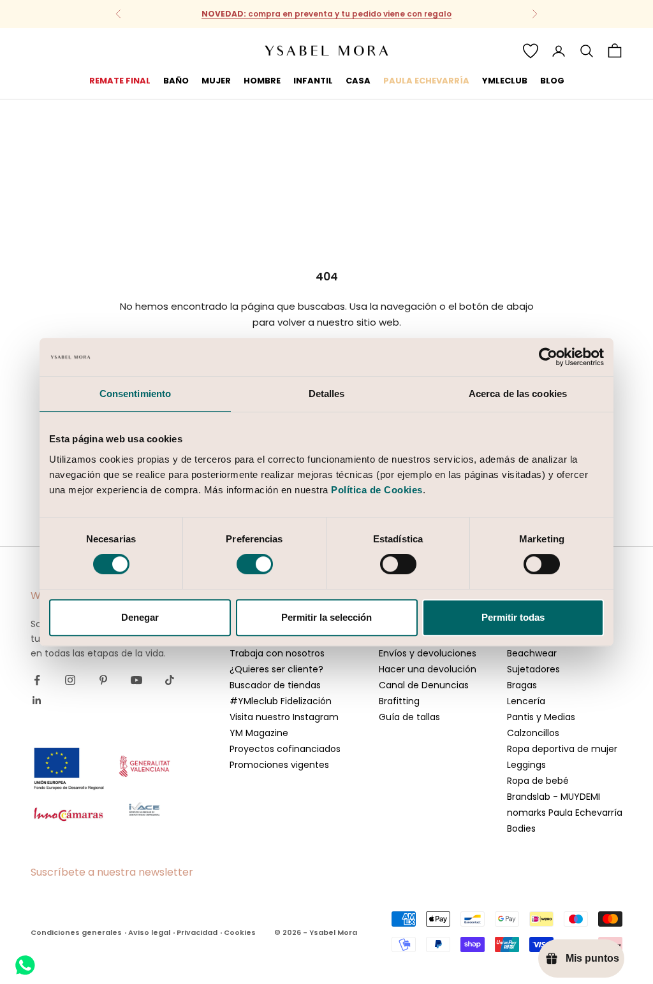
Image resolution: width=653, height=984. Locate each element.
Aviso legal (149, 932)
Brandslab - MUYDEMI (553, 796)
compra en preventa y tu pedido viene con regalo (326, 13)
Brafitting (399, 701)
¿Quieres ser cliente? (276, 669)
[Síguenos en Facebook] (37, 680)
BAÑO (176, 81)
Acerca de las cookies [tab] (518, 393)
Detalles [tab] (327, 393)
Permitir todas (513, 617)
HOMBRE (262, 81)
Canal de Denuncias (424, 685)
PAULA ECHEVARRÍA (426, 81)
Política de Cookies (377, 489)
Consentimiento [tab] (135, 393)
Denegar (140, 617)
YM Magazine (259, 733)
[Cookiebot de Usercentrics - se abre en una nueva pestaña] (548, 356)
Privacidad (197, 932)
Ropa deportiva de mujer (562, 748)
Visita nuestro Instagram (284, 717)
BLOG (552, 81)
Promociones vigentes (279, 764)
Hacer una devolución (427, 669)
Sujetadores (533, 669)
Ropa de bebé (538, 780)
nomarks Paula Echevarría (564, 812)
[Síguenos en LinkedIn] (37, 700)
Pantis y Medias (541, 717)
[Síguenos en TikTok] (169, 680)
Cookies (240, 932)
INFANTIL (313, 81)
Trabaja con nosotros (277, 653)
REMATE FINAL (119, 81)
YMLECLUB (504, 81)
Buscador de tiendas (275, 685)
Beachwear (532, 653)
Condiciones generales (76, 932)
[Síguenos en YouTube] (136, 680)
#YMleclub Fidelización (281, 701)
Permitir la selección (326, 617)
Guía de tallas (409, 717)
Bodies (521, 828)
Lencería (526, 701)
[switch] (255, 564)
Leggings (526, 764)
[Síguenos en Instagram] (70, 680)
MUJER (216, 81)
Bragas (522, 685)
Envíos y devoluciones (427, 653)
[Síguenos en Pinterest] (103, 680)
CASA (358, 81)
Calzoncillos (533, 733)
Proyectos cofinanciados (285, 748)
